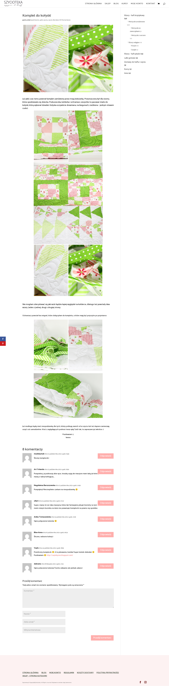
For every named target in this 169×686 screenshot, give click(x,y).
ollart (36, 500)
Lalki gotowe (129, 58)
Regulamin (69, 672)
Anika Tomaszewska (42, 517)
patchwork (35, 20)
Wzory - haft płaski (132, 53)
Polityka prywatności (108, 672)
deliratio (37, 563)
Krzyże (133, 45)
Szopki (133, 49)
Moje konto (137, 4)
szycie (45, 20)
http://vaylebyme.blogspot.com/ (60, 555)
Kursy (125, 4)
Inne (126, 73)
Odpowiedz (105, 456)
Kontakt (150, 4)
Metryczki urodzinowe (137, 21)
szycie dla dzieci (53, 20)
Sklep (108, 4)
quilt (41, 20)
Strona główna (93, 4)
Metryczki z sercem (138, 35)
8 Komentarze (65, 20)
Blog (116, 4)
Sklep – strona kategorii (34, 675)
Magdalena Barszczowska (44, 485)
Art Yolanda (39, 469)
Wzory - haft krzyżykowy (134, 15)
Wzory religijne (134, 42)
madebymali (39, 453)
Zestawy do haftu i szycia (135, 62)
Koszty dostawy (85, 672)
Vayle (36, 548)
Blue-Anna (38, 532)
